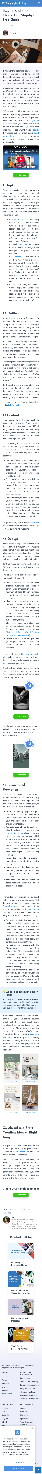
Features (5, 1377)
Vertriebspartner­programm (26, 1423)
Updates (5, 1390)
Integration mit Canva (28, 1389)
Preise (4, 1380)
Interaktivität (25, 1378)
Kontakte (23, 1412)
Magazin (5, 1419)
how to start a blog (14, 833)
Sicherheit (24, 1415)
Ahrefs (17, 219)
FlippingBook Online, (12, 906)
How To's (13, 1210)
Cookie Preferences (18, 1462)
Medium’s (23, 244)
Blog (23, 3)
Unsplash (26, 635)
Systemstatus (25, 1419)
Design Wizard (24, 632)
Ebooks (24, 1210)
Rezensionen (7, 1394)
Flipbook (5, 1408)
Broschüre (5, 1415)
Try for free (21, 175)
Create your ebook (12, 1081)
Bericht (4, 1425)
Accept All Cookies (18, 1468)
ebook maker (19, 1151)
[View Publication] (21, 697)
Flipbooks (8, 1213)
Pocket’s (17, 257)
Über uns (23, 1408)
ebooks (36, 130)
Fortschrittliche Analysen (29, 1385)
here (19, 495)
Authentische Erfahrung (29, 1382)
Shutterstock (11, 632)
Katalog (4, 1412)
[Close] (32, 1428)
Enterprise (6, 1387)
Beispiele (5, 1383)
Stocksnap (16, 635)
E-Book (4, 1422)
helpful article (14, 405)
